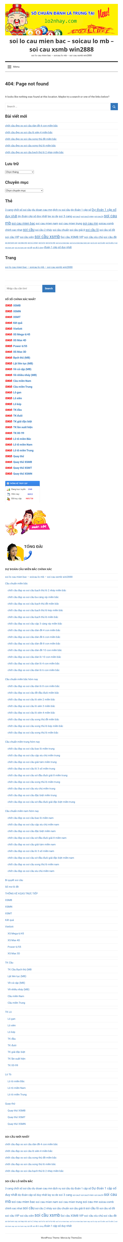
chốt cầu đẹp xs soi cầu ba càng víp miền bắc (33, 597)
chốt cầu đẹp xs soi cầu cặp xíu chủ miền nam (33, 824)
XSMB (17, 305)
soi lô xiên (101, 243)
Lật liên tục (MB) (23, 363)
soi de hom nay (11, 243)
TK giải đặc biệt (22, 421)
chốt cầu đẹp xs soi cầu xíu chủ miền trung (31, 788)
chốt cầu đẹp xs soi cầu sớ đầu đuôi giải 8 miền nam (37, 837)
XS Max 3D (19, 351)
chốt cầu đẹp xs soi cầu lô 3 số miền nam (31, 851)
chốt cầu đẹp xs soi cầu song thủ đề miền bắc (31, 138)
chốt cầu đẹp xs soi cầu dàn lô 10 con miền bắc (34, 656)
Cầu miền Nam (22, 380)
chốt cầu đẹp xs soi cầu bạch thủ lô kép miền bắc (35, 610)
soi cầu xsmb (47, 236)
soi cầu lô (92, 230)
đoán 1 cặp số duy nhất (58, 247)
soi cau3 (76, 216)
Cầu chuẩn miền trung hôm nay (22, 741)
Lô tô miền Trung (23, 450)
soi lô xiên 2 (110, 243)
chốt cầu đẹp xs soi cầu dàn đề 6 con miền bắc (34, 636)
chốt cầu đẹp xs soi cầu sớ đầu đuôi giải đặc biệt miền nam (41, 857)
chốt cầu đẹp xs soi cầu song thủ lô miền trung (34, 781)
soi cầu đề (110, 237)
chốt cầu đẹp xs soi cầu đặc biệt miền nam (32, 831)
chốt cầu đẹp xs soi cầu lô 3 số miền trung (31, 768)
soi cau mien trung (70, 223)
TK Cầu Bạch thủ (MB (20, 969)
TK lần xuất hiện (23, 427)
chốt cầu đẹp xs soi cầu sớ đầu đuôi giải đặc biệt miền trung (41, 801)
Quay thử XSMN (22, 473)
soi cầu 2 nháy (43, 229)
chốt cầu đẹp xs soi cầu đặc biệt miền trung (32, 795)
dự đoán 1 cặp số (81, 209)
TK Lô (8, 1011)
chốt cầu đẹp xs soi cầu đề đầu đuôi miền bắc (33, 692)
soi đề (29, 247)
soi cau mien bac (23, 223)
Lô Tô (8, 1074)
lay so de (53, 216)
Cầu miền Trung (22, 386)
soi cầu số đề (107, 229)
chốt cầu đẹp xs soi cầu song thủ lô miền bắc (30, 145)
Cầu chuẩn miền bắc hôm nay (21, 679)
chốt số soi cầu (22, 209)
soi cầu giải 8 (77, 229)
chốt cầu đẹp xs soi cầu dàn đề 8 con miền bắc (34, 643)
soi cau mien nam (47, 223)
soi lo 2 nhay (33, 243)
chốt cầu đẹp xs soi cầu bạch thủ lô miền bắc (33, 617)
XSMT (17, 317)
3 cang (9, 209)
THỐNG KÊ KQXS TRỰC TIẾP (21, 893)
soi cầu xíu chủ (93, 237)
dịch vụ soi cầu (61, 209)
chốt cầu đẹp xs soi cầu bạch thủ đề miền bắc (33, 603)
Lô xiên (17, 398)
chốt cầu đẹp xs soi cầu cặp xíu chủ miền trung (34, 755)
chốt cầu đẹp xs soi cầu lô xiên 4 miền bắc (28, 132)
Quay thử (18, 456)
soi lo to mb (50, 243)
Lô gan (17, 392)
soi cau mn (90, 223)
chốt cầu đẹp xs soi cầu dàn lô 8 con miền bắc (34, 686)
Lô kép (17, 404)
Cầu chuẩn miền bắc (16, 583)
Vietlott (17, 328)
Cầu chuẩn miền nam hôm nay (22, 811)
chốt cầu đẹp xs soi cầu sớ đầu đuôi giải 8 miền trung (38, 775)
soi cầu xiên (27, 237)
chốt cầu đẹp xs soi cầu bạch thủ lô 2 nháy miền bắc (34, 152)
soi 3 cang (65, 216)
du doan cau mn (42, 210)
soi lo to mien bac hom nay (80, 243)
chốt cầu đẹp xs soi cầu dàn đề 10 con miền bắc (35, 650)
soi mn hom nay (21, 248)
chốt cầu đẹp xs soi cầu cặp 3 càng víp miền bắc (35, 623)
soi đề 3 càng (38, 247)
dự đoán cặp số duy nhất (32, 216)
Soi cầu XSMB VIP (72, 237)
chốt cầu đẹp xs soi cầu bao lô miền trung (31, 748)
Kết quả (17, 322)
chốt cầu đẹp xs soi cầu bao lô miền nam (31, 817)
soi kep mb (22, 243)
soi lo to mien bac (62, 243)
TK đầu (17, 409)
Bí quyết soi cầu (14, 880)
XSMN (17, 311)
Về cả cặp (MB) (22, 369)
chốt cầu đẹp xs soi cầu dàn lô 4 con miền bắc (34, 663)
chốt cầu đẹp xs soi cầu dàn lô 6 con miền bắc (34, 670)
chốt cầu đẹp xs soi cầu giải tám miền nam (32, 844)
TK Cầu (9, 962)
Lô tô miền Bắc (22, 438)
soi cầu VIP (12, 237)
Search (49, 288)
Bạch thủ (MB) (21, 357)
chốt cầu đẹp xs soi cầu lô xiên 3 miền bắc (31, 706)
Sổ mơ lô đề (12, 886)
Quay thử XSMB (22, 462)
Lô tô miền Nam (22, 444)
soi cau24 (98, 216)
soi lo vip (93, 243)
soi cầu (28, 230)
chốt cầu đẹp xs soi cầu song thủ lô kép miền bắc (35, 726)
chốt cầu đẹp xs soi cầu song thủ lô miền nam (33, 864)
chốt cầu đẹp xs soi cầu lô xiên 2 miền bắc (31, 699)
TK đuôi (17, 415)
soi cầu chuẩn (61, 229)
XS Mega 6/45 (21, 334)
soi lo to (42, 243)
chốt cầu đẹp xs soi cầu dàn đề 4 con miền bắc (31, 125)
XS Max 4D (19, 340)
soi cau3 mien (87, 216)
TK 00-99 (18, 433)
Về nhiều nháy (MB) (25, 375)
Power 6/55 (20, 346)
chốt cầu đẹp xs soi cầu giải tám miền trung (32, 761)
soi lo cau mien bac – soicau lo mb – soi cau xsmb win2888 (61, 45)
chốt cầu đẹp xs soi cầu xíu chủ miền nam (31, 870)
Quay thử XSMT (22, 467)
